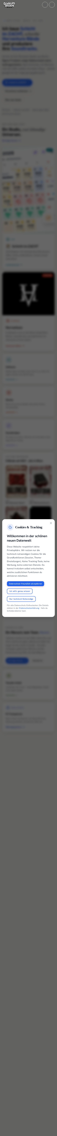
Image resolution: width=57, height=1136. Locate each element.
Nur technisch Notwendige (21, 599)
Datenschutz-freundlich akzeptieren (25, 583)
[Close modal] (51, 523)
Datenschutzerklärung (29, 608)
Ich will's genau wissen (19, 591)
